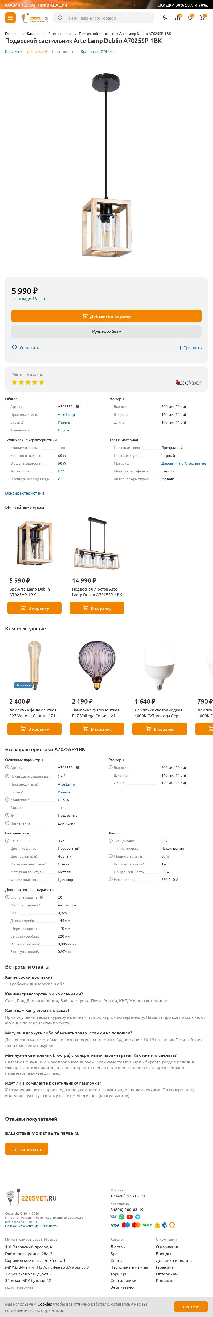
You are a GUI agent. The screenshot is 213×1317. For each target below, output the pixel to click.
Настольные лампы (129, 1266)
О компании (168, 1246)
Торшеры (119, 1273)
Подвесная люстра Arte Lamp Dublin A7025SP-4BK (97, 591)
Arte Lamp (66, 414)
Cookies (44, 1303)
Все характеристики (24, 492)
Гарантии (164, 1266)
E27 (61, 471)
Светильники (123, 1280)
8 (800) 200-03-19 (126, 1209)
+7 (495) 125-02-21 (128, 1195)
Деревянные (172, 463)
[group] (106, 166)
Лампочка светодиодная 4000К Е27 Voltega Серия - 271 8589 (159, 712)
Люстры (118, 1246)
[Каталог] (10, 17)
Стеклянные (195, 463)
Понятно (191, 1306)
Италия (64, 422)
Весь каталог (122, 1286)
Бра (113, 1253)
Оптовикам (167, 1273)
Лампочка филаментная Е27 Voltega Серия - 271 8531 (33, 712)
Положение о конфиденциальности (31, 1226)
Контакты (165, 1280)
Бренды (163, 1253)
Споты (116, 1260)
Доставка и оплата (174, 1260)
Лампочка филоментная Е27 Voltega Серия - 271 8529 (95, 712)
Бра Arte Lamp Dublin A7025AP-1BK (29, 591)
